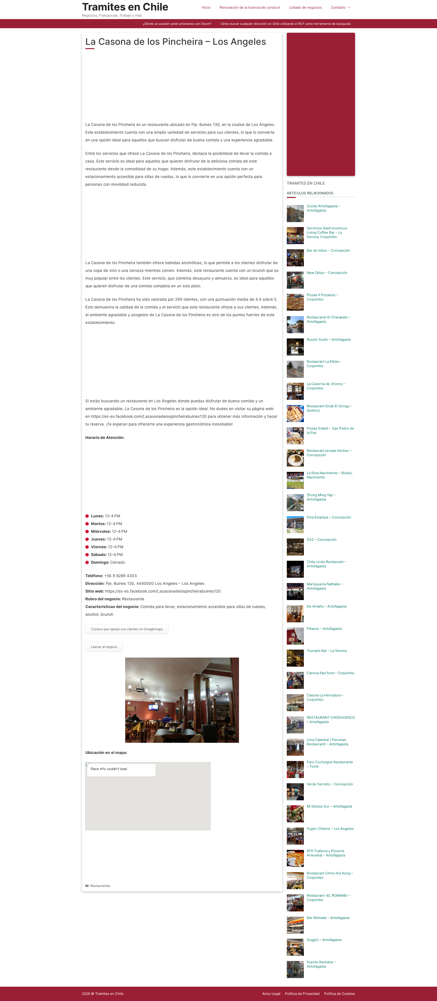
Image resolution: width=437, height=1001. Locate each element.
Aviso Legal (271, 993)
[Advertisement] (182, 88)
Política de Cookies (339, 993)
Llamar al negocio (104, 647)
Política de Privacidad (302, 993)
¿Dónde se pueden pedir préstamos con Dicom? (177, 23)
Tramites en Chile (125, 6)
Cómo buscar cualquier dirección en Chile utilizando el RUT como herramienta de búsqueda (286, 23)
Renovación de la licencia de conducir (250, 7)
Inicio (206, 7)
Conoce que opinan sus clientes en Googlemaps (127, 629)
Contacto (338, 7)
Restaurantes (100, 886)
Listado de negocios (306, 7)
